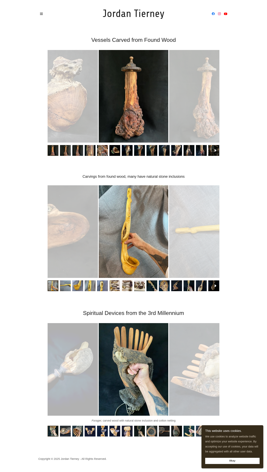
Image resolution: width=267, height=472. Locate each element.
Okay (232, 461)
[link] (133, 16)
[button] (41, 14)
